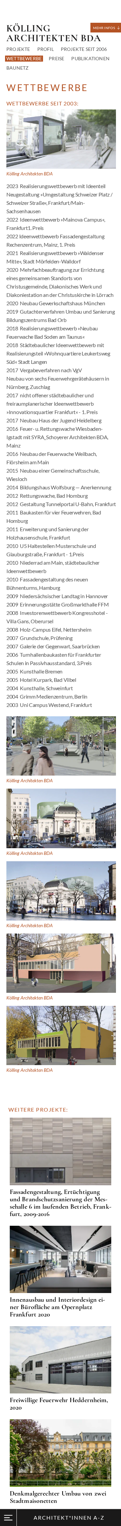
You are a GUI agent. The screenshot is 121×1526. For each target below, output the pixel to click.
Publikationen (90, 58)
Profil (45, 49)
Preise (56, 58)
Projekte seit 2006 (84, 49)
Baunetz (17, 68)
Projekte (18, 49)
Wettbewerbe (24, 58)
